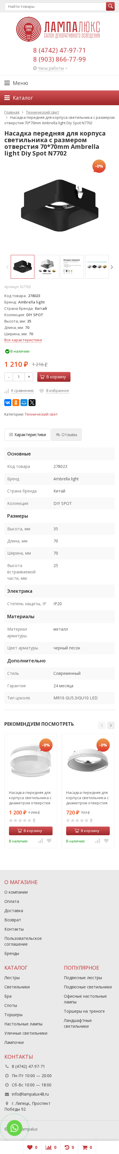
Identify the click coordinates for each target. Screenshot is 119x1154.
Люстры (12, 977)
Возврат (12, 920)
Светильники (17, 987)
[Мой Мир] (24, 402)
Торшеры (13, 1014)
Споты (10, 1005)
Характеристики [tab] (30, 434)
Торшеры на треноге (84, 1011)
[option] (22, 267)
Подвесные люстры (83, 977)
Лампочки (14, 1042)
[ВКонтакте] (7, 402)
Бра (8, 996)
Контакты (14, 929)
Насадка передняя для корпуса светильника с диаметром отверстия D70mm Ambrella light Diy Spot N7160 (30, 797)
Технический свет (41, 414)
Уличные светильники (25, 1033)
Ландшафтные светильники (78, 1023)
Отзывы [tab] (69, 434)
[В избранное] (49, 841)
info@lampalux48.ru (30, 1094)
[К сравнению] (40, 841)
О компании (16, 892)
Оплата (11, 901)
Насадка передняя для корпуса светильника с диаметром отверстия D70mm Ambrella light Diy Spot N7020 (87, 797)
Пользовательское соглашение (23, 941)
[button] (101, 725)
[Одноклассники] (15, 402)
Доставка (13, 910)
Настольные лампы (23, 1024)
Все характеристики (23, 339)
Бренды (11, 953)
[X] (32, 402)
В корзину (56, 376)
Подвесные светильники (88, 987)
